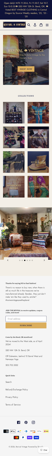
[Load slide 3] (25, 260)
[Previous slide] (8, 260)
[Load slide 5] (30, 260)
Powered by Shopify (35, 446)
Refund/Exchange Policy (17, 389)
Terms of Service (13, 404)
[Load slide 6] (32, 260)
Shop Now (26, 69)
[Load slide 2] (22, 260)
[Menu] (47, 25)
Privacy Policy (12, 397)
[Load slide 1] (20, 260)
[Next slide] (44, 260)
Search (9, 382)
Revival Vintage (21, 446)
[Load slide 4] (27, 260)
